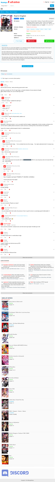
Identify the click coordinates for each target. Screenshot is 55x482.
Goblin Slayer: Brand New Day (16, 399)
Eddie (32, 282)
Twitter (22, 18)
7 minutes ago (42, 283)
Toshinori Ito (29, 27)
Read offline (50, 41)
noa (31, 274)
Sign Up (47, 2)
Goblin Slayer (12, 444)
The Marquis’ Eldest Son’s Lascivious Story (19, 312)
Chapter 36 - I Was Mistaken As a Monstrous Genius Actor (40, 270)
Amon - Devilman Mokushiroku (16, 323)
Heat (10, 455)
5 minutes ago (33, 278)
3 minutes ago (22, 268)
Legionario (5, 282)
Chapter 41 (11, 326)
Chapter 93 (11, 458)
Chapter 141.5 (12, 370)
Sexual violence (33, 31)
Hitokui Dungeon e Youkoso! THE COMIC (19, 433)
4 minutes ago (21, 278)
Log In (52, 2)
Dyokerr (32, 264)
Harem (46, 29)
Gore (28, 31)
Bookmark (31, 40)
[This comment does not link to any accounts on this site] (10, 118)
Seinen (42, 29)
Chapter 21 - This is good (34, 283)
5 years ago (6, 122)
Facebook (16, 18)
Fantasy (37, 29)
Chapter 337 (11, 348)
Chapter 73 (11, 304)
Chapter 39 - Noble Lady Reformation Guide (10, 268)
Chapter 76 (11, 392)
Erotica (39, 31)
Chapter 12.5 (12, 315)
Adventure (33, 29)
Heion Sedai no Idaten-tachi (15, 301)
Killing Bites (12, 367)
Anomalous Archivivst (8, 264)
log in (6, 74)
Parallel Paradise (13, 334)
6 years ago (6, 85)
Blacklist (52, 18)
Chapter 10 (11, 403)
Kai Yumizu (34, 27)
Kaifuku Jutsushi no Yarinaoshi (16, 356)
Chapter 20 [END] (13, 414)
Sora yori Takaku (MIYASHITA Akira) (18, 345)
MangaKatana (31, 480)
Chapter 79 (11, 359)
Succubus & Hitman (14, 377)
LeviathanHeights (7, 274)
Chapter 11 (11, 436)
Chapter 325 (11, 337)
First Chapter (19, 41)
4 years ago (7, 134)
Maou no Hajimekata (14, 422)
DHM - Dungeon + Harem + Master (17, 411)
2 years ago (13, 224)
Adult (50, 29)
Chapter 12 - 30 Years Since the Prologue (9, 278)
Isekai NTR (11, 389)
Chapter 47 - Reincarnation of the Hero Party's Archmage (13, 287)
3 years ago (6, 185)
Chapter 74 (11, 425)
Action (28, 29)
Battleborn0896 (7, 223)
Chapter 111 (11, 447)
